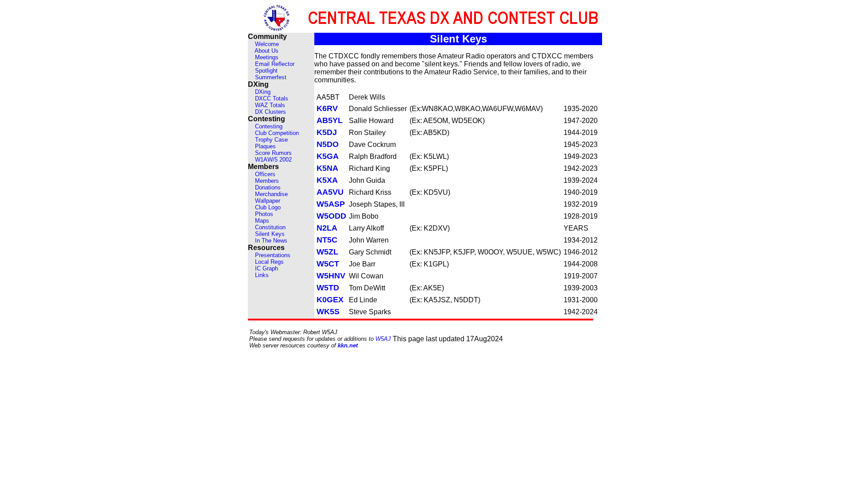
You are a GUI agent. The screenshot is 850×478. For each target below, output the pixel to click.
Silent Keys (270, 234)
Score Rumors (273, 153)
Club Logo (268, 207)
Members (267, 180)
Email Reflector (274, 64)
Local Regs (269, 261)
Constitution (270, 227)
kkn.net (348, 345)
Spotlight (266, 70)
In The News (271, 240)
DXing (262, 92)
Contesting (268, 126)
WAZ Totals (270, 105)
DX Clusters (270, 111)
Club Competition (277, 133)
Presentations (272, 255)
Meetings (266, 57)
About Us (266, 50)
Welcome (267, 44)
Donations (268, 187)
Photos (264, 214)
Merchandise (271, 194)
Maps (262, 220)
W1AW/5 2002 (273, 159)
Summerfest (270, 77)
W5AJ (383, 338)
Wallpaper (267, 200)
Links (262, 275)
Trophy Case (271, 139)
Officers (265, 174)
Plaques (265, 146)
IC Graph (266, 268)
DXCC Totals (271, 98)
